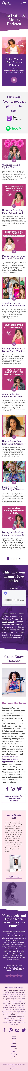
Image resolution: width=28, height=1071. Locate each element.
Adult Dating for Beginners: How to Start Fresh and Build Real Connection (13, 397)
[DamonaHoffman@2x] (8, 3)
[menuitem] (20, 3)
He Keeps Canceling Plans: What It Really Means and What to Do (14, 213)
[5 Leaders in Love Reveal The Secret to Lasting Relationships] (14, 288)
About (14, 1038)
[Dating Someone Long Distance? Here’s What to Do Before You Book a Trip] (14, 240)
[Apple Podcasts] (14, 118)
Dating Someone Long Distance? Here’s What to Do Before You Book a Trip (14, 259)
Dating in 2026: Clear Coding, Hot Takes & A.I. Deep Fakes (13, 535)
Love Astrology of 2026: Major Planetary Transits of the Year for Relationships (13, 490)
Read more (14, 80)
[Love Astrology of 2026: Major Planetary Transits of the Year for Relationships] (14, 471)
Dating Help (14, 1049)
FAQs (14, 1041)
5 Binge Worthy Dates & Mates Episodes (14, 62)
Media (14, 1043)
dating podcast (8, 621)
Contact (14, 1059)
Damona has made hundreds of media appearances (10, 759)
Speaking (14, 1054)
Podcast (13, 1046)
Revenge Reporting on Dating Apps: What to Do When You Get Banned (13, 352)
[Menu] (24, 3)
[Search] (20, 3)
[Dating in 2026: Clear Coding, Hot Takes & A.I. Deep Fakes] (14, 517)
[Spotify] (13, 128)
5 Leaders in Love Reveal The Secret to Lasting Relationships (13, 305)
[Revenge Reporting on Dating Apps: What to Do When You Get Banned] (14, 333)
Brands (14, 1051)
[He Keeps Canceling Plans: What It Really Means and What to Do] (14, 195)
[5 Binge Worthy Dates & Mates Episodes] (14, 45)
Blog (14, 1056)
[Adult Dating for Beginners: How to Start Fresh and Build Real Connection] (14, 379)
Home (14, 1036)
